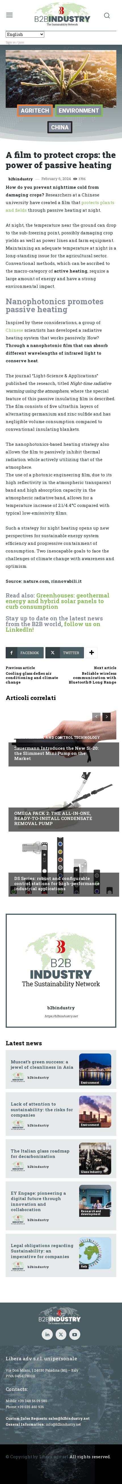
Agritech (35, 110)
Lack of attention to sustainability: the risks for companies (42, 1109)
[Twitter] (61, 1334)
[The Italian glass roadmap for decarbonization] (95, 1159)
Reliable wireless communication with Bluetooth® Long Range (92, 678)
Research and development (91, 1213)
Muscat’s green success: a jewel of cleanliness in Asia (42, 1064)
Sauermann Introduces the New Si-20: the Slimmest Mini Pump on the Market (56, 753)
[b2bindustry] (61, 960)
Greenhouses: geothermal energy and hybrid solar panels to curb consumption (58, 601)
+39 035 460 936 (30, 1406)
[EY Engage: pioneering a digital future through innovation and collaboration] (95, 1201)
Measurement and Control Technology (57, 737)
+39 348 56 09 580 (32, 1401)
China (60, 127)
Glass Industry (91, 1172)
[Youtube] (74, 1334)
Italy (20, 867)
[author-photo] (19, 1077)
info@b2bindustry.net (63, 1424)
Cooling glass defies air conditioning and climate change (32, 678)
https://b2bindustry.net (61, 1016)
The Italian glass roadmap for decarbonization (40, 1153)
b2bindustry (21, 179)
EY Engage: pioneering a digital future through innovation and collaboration (38, 1201)
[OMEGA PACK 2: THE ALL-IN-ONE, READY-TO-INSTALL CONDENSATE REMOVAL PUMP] (61, 800)
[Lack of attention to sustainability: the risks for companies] (95, 1112)
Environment (79, 110)
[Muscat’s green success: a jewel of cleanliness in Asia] (95, 1069)
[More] (92, 652)
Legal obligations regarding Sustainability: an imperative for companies (42, 1251)
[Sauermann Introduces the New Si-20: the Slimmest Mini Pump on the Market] (61, 735)
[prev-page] (96, 717)
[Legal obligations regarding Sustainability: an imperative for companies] (95, 1253)
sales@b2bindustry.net (69, 1418)
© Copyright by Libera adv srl (37, 1456)
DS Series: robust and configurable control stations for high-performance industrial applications (57, 883)
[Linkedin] (47, 1334)
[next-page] (106, 717)
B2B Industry (28, 802)
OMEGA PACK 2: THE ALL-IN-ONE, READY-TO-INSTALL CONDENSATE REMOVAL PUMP (53, 818)
